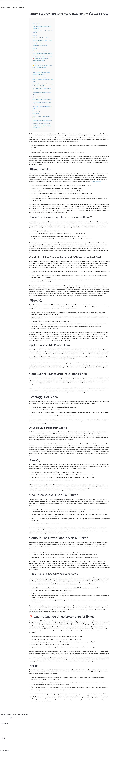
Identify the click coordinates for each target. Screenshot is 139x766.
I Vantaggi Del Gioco (37, 43)
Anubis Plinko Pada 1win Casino (40, 45)
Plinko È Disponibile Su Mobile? (40, 77)
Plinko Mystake (36, 24)
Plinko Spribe (36, 113)
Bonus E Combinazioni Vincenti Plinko (41, 123)
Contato (21, 7)
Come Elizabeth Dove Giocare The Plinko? (42, 53)
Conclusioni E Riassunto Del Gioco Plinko (42, 40)
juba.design (57, 763)
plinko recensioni (97, 181)
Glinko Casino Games (38, 97)
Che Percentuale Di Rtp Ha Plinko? (41, 51)
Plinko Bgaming (36, 111)
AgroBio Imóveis (5, 7)
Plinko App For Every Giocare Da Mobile (42, 99)
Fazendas (14, 7)
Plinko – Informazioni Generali (40, 70)
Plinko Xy (35, 35)
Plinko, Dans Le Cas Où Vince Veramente (42, 56)
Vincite (34, 63)
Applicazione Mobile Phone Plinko (40, 37)
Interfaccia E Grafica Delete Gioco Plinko (42, 120)
